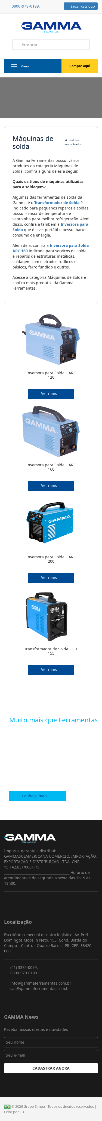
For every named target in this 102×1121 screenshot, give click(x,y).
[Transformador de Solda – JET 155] (51, 618)
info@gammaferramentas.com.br (40, 983)
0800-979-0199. (23, 6)
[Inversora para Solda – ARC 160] (51, 434)
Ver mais (49, 393)
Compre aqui (79, 66)
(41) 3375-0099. (23, 967)
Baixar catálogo (82, 6)
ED (22, 1111)
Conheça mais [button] (35, 795)
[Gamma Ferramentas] (51, 27)
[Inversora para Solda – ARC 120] (51, 342)
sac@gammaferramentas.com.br (39, 988)
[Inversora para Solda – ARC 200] (51, 526)
